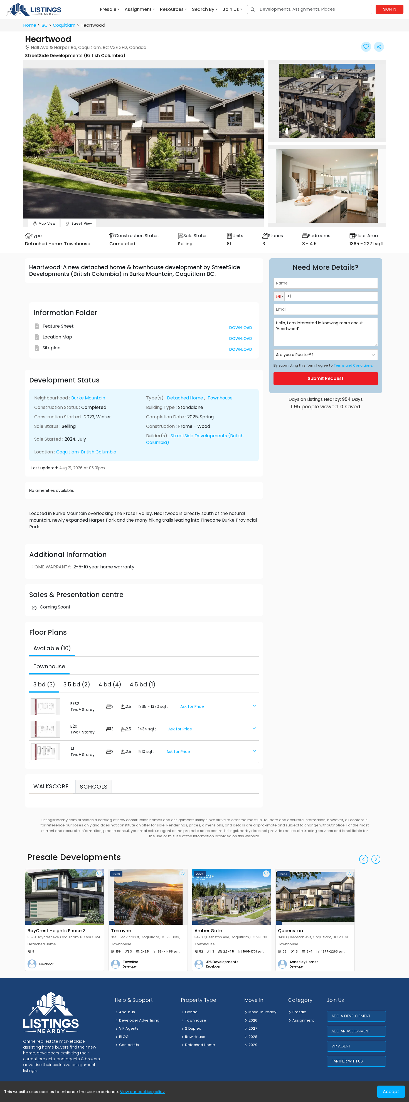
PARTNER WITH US (347, 1061)
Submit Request (326, 378)
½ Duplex (193, 1028)
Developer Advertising (139, 1020)
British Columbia (98, 452)
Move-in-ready (262, 1012)
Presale (299, 1012)
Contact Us (129, 1044)
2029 (252, 1044)
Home (29, 25)
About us (127, 1012)
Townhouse (220, 398)
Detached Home (185, 398)
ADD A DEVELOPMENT (350, 1016)
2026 (252, 1020)
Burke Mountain (88, 398)
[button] (109, 9)
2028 (252, 1036)
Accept (391, 1091)
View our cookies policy (142, 1091)
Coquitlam (64, 25)
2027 (252, 1028)
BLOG (124, 1036)
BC (44, 25)
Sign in (389, 9)
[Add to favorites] (99, 873)
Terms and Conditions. (353, 365)
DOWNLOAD (240, 327)
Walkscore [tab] (50, 786)
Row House (195, 1036)
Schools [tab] (93, 787)
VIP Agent (340, 1046)
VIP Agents (128, 1028)
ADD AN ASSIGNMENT (350, 1031)
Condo (191, 1012)
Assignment (303, 1020)
